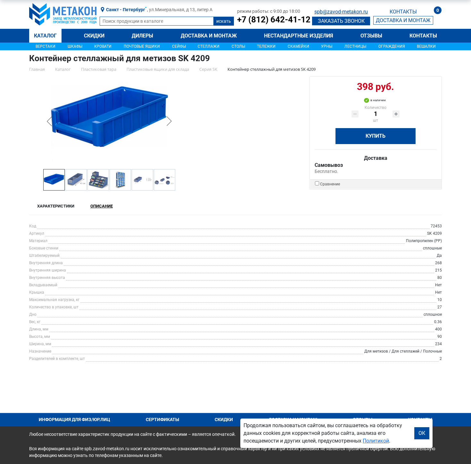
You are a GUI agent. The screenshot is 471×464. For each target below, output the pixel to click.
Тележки (266, 46)
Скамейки (298, 46)
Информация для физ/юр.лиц (74, 419)
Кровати (103, 46)
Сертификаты (162, 419)
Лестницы (355, 46)
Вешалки (426, 46)
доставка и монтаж (403, 20)
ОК (421, 433)
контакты (403, 12)
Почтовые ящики (142, 46)
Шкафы (75, 46)
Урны (326, 46)
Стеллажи (208, 46)
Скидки (94, 36)
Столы (238, 46)
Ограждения (391, 46)
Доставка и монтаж (209, 36)
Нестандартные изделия (298, 36)
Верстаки (45, 46)
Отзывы (371, 36)
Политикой (376, 441)
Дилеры (142, 36)
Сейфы (179, 46)
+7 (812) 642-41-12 (273, 19)
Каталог (45, 36)
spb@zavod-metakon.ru (341, 12)
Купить (375, 136)
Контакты (423, 36)
